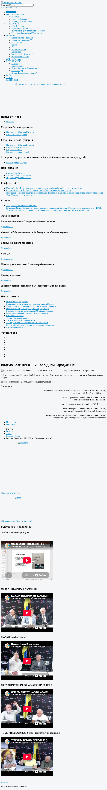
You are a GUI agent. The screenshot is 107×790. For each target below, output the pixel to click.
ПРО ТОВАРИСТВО (15, 14)
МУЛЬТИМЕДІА (13, 61)
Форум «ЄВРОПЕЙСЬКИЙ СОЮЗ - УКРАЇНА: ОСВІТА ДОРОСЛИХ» (38, 190)
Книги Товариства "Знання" (24, 73)
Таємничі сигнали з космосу (18, 318)
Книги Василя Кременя (16, 134)
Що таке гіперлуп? (14, 327)
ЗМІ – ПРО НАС (13, 59)
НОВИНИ (11, 35)
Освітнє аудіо (17, 70)
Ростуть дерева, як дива (16, 162)
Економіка (16, 52)
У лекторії (15, 17)
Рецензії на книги (14, 150)
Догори (4, 782)
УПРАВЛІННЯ (13, 24)
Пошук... (5, 5)
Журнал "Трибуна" (14, 173)
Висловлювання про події (17, 152)
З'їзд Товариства (18, 26)
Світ (13, 47)
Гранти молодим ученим (17, 301)
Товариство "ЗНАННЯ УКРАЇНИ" (21, 205)
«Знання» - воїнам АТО (21, 40)
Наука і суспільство (20, 56)
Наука (14, 45)
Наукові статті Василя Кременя (20, 132)
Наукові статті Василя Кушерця (20, 145)
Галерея (14, 63)
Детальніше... (7, 227)
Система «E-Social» (14, 315)
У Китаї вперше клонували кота (20, 320)
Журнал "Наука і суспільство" (19, 175)
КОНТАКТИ (12, 80)
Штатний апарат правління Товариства (28, 31)
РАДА (9, 75)
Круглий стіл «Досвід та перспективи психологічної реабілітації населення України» (44, 188)
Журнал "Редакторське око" (18, 177)
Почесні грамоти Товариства (24, 68)
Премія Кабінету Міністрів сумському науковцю (27, 308)
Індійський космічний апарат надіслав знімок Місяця (30, 304)
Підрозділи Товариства (21, 21)
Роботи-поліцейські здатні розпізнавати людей (27, 313)
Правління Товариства (21, 28)
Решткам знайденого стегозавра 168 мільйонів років (29, 311)
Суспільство (16, 42)
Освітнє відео (17, 66)
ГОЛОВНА (11, 12)
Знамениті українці (20, 19)
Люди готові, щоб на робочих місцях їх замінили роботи (31, 306)
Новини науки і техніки (22, 38)
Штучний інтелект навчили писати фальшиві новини (30, 325)
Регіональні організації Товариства (27, 33)
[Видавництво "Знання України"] (16, 521)
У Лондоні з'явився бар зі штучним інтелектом (27, 323)
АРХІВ (9, 77)
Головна (10, 122)
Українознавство (18, 49)
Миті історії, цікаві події (22, 54)
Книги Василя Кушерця (17, 147)
